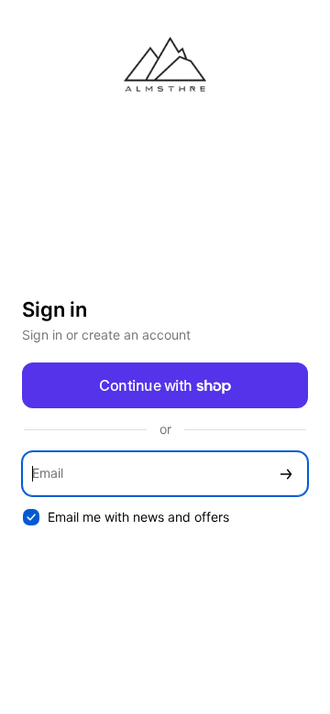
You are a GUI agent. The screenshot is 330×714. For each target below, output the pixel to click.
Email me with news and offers (138, 517)
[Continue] (286, 474)
